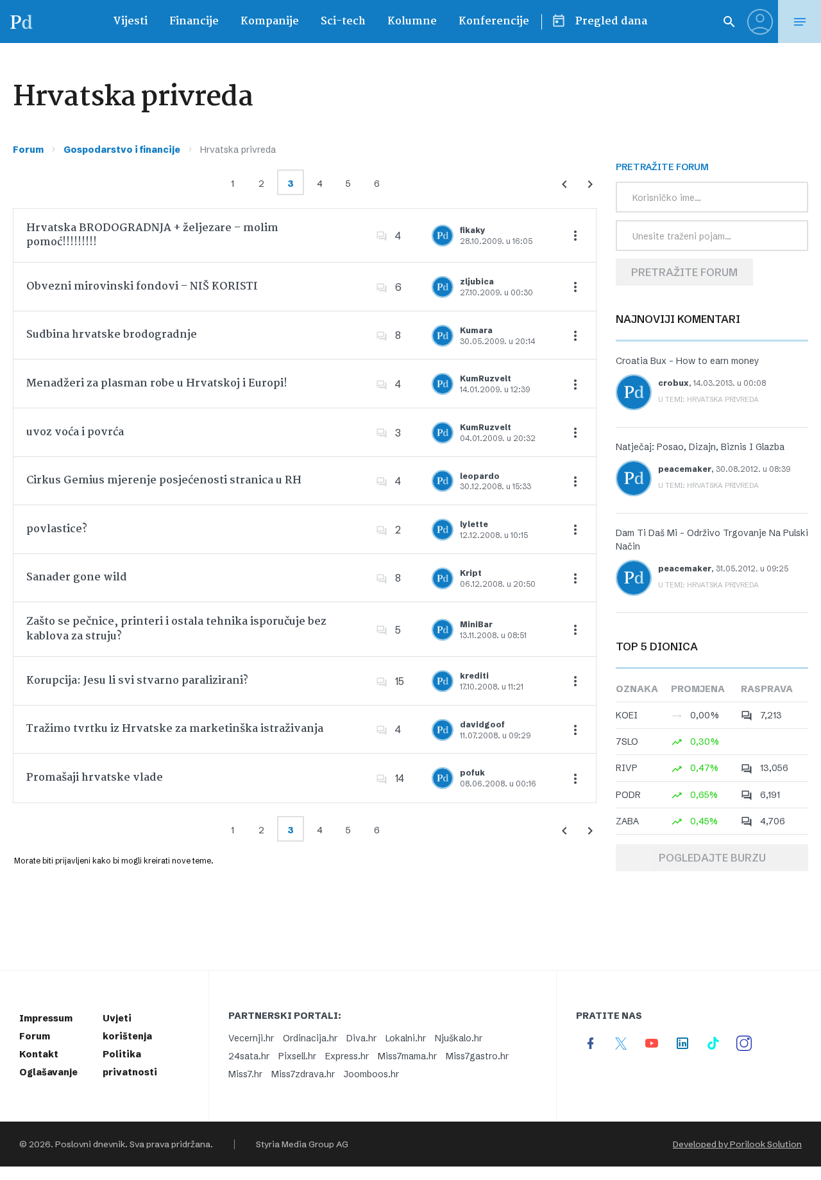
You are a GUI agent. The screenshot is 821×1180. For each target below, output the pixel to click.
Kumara (476, 330)
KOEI (627, 715)
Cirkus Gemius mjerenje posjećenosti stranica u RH (163, 480)
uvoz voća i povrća (75, 432)
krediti (474, 676)
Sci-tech (343, 21)
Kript (471, 573)
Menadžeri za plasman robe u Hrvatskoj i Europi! (156, 383)
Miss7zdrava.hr (303, 1074)
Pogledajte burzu (712, 857)
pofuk (472, 772)
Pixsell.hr (297, 1056)
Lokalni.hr (405, 1038)
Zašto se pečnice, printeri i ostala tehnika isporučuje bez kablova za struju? (176, 629)
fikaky (473, 230)
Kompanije (270, 21)
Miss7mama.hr (407, 1056)
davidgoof (482, 724)
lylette (474, 524)
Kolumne (412, 21)
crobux (673, 383)
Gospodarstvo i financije (121, 149)
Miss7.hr (245, 1074)
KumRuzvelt (485, 378)
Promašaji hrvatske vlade (94, 777)
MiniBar (476, 624)
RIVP (627, 768)
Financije (194, 21)
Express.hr (347, 1056)
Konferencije (494, 21)
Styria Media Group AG (302, 1144)
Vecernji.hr (251, 1038)
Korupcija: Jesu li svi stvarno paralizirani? (137, 681)
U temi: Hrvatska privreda (708, 399)
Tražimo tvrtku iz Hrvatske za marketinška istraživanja (174, 729)
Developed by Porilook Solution (737, 1144)
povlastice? (56, 529)
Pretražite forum (684, 272)
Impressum (45, 1018)
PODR (628, 795)
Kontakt (38, 1054)
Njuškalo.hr (458, 1038)
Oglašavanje (48, 1072)
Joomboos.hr (371, 1074)
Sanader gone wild (76, 577)
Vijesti (130, 21)
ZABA (627, 821)
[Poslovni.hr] (21, 21)
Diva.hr (361, 1038)
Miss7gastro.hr (477, 1056)
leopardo (480, 476)
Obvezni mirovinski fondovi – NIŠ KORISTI (142, 286)
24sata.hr (248, 1056)
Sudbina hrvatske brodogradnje (111, 334)
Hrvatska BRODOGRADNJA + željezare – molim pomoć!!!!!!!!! (152, 235)
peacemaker (684, 469)
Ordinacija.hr (310, 1038)
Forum (28, 149)
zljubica (477, 281)
